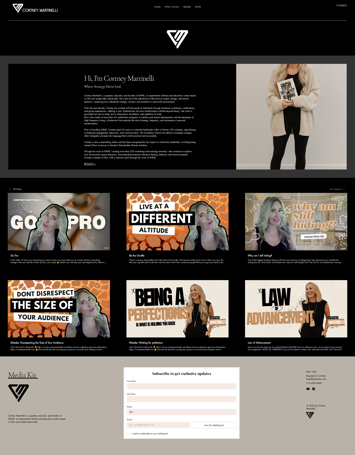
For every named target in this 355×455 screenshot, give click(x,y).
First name (131, 381)
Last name (131, 394)
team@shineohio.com (316, 379)
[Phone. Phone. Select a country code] (132, 412)
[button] (16, 189)
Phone (129, 407)
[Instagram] (313, 389)
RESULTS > (90, 164)
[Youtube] (308, 389)
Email (130, 419)
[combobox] (337, 189)
